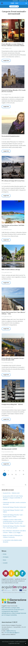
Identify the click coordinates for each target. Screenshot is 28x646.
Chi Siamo (5, 557)
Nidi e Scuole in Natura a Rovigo (11, 269)
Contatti (5, 563)
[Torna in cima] (25, 643)
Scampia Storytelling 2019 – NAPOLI (12, 404)
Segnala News (15, 0)
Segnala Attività (22, 0)
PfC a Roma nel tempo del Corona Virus (13, 180)
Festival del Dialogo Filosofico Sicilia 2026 (14, 507)
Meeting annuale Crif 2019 (9, 449)
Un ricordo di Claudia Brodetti (10, 136)
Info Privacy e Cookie (8, 641)
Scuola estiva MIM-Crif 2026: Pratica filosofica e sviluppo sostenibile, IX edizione (13, 497)
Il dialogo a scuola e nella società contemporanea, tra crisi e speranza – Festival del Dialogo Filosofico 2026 (13, 521)
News (4, 560)
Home (4, 554)
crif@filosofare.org (11, 630)
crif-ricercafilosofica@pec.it (11, 632)
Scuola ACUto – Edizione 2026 (11, 493)
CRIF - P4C (14, 3)
